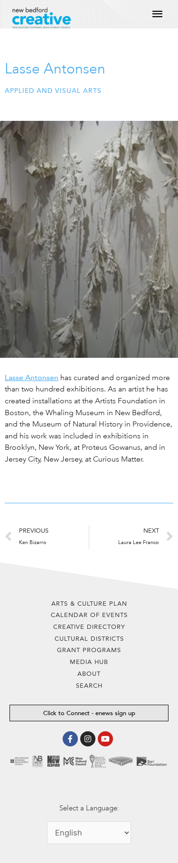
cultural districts (89, 638)
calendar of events (89, 614)
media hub (89, 661)
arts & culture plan (89, 603)
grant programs (89, 650)
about (89, 673)
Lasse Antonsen (31, 377)
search (89, 685)
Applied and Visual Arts (53, 91)
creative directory (89, 626)
